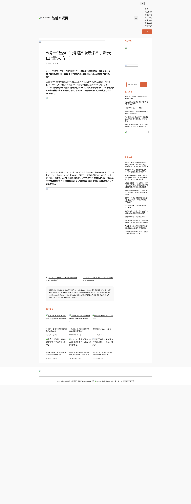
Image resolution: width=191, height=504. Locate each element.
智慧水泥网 (60, 18)
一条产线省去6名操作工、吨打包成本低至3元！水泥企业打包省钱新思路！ (136, 192)
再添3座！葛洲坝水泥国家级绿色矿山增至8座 (56, 330)
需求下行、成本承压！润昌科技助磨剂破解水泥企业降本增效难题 (136, 227)
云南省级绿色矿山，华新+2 (134, 108)
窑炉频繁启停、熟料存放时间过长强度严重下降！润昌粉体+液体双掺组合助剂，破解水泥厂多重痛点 (136, 164)
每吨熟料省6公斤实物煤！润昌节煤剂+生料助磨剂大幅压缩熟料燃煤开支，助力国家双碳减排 (136, 177)
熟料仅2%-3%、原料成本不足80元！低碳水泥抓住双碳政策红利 (135, 171)
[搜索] (143, 84)
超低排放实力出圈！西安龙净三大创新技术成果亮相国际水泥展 (136, 212)
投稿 (147, 32)
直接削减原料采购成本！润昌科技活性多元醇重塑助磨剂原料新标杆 (136, 221)
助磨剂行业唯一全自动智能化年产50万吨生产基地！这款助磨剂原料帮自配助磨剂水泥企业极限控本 (136, 185)
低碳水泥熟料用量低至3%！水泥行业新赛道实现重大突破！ (136, 232)
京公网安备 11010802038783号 (123, 381)
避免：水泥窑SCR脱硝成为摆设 (135, 217)
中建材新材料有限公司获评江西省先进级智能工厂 (136, 103)
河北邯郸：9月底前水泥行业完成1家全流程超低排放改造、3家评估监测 (136, 119)
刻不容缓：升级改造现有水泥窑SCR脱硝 (135, 206)
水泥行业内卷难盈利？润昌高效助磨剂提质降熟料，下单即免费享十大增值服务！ (136, 200)
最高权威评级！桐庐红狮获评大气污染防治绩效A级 (136, 112)
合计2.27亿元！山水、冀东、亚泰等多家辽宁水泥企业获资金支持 (136, 125)
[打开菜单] (136, 18)
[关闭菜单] (142, 3)
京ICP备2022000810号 (86, 381)
